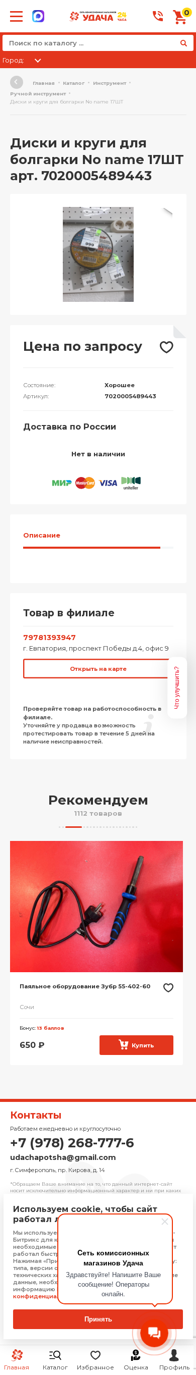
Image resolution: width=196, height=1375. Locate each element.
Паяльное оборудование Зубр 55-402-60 (85, 986)
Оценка (136, 1367)
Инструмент (109, 83)
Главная (44, 83)
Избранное (95, 1367)
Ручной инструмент (38, 93)
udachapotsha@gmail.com (63, 1157)
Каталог (55, 1367)
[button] (164, 216)
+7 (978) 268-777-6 (72, 1143)
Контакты (35, 1115)
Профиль (174, 1367)
